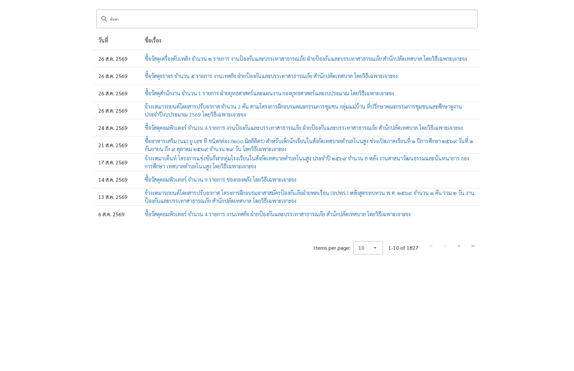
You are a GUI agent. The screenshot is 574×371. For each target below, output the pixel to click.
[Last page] (473, 246)
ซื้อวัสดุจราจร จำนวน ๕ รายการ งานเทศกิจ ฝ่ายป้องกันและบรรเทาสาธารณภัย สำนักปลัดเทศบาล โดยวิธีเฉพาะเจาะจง (271, 75)
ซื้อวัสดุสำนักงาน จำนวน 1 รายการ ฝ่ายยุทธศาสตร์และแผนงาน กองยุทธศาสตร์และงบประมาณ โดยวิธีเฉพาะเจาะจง (269, 93)
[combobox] (368, 247)
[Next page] (459, 246)
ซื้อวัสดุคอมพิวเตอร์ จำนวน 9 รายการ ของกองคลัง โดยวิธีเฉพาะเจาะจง (220, 179)
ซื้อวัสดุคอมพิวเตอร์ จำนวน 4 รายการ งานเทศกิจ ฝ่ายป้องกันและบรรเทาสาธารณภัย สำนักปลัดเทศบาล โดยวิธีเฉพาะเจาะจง (278, 214)
